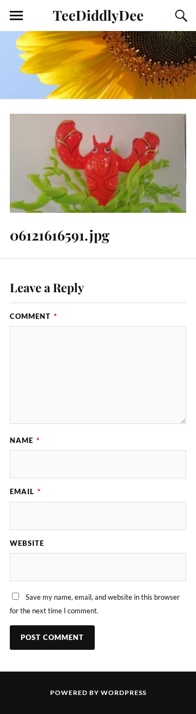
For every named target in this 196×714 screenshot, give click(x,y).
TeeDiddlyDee (98, 14)
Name (25, 440)
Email (25, 491)
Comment (33, 316)
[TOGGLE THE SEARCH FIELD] (179, 15)
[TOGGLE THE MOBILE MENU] (16, 15)
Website (27, 543)
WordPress (123, 692)
